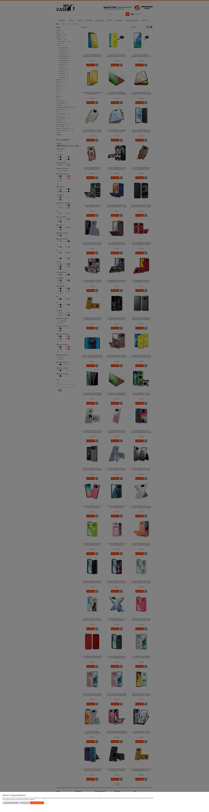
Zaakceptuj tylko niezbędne (11, 803)
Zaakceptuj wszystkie (37, 803)
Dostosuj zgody (25, 803)
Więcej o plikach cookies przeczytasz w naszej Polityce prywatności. (19, 799)
